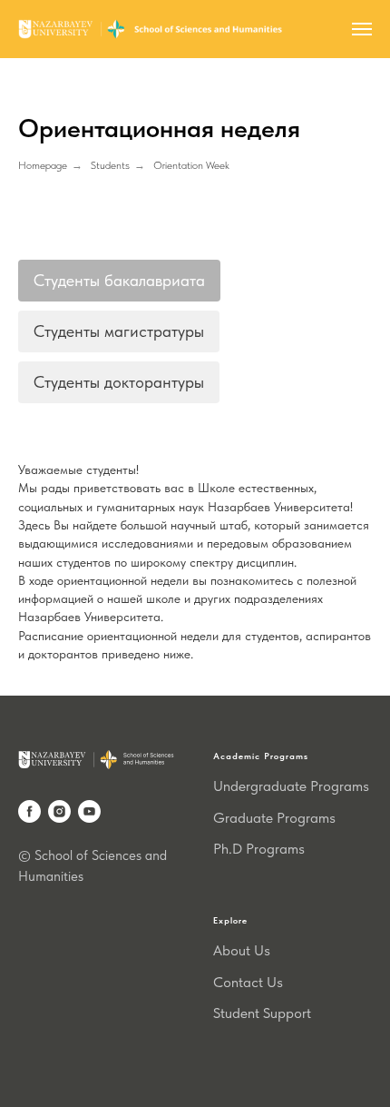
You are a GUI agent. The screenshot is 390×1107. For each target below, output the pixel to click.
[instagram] (59, 811)
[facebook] (29, 811)
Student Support (262, 1013)
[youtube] (89, 811)
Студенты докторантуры (119, 381)
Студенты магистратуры (119, 331)
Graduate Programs (274, 817)
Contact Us (248, 982)
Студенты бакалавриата (119, 280)
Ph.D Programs (259, 848)
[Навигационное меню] (362, 29)
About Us (241, 950)
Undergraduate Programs (291, 786)
